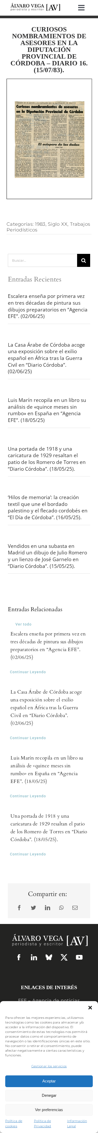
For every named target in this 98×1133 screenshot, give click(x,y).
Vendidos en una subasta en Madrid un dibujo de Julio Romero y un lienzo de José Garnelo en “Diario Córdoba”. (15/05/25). (47, 556)
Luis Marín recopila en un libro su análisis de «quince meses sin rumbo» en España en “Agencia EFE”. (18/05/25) (47, 410)
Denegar (49, 1095)
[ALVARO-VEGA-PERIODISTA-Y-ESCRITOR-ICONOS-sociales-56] (79, 956)
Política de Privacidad (42, 1123)
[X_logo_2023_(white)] (64, 956)
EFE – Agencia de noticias (49, 1000)
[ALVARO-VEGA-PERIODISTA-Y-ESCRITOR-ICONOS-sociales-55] (34, 956)
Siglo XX (57, 224)
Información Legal (77, 1123)
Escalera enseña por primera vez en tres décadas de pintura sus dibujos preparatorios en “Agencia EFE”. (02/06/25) (48, 306)
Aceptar (49, 1081)
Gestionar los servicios (49, 1066)
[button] (90, 1007)
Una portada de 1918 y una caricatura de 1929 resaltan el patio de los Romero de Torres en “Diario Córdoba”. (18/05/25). (47, 458)
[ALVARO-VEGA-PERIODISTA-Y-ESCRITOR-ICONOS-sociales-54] (19, 956)
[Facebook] (19, 908)
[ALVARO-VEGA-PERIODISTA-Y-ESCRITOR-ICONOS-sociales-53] (49, 956)
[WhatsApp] (61, 908)
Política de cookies (13, 1123)
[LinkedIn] (47, 908)
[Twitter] (33, 908)
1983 (40, 224)
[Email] (75, 908)
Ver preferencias (49, 1109)
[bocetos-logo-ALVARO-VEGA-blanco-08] (49, 932)
